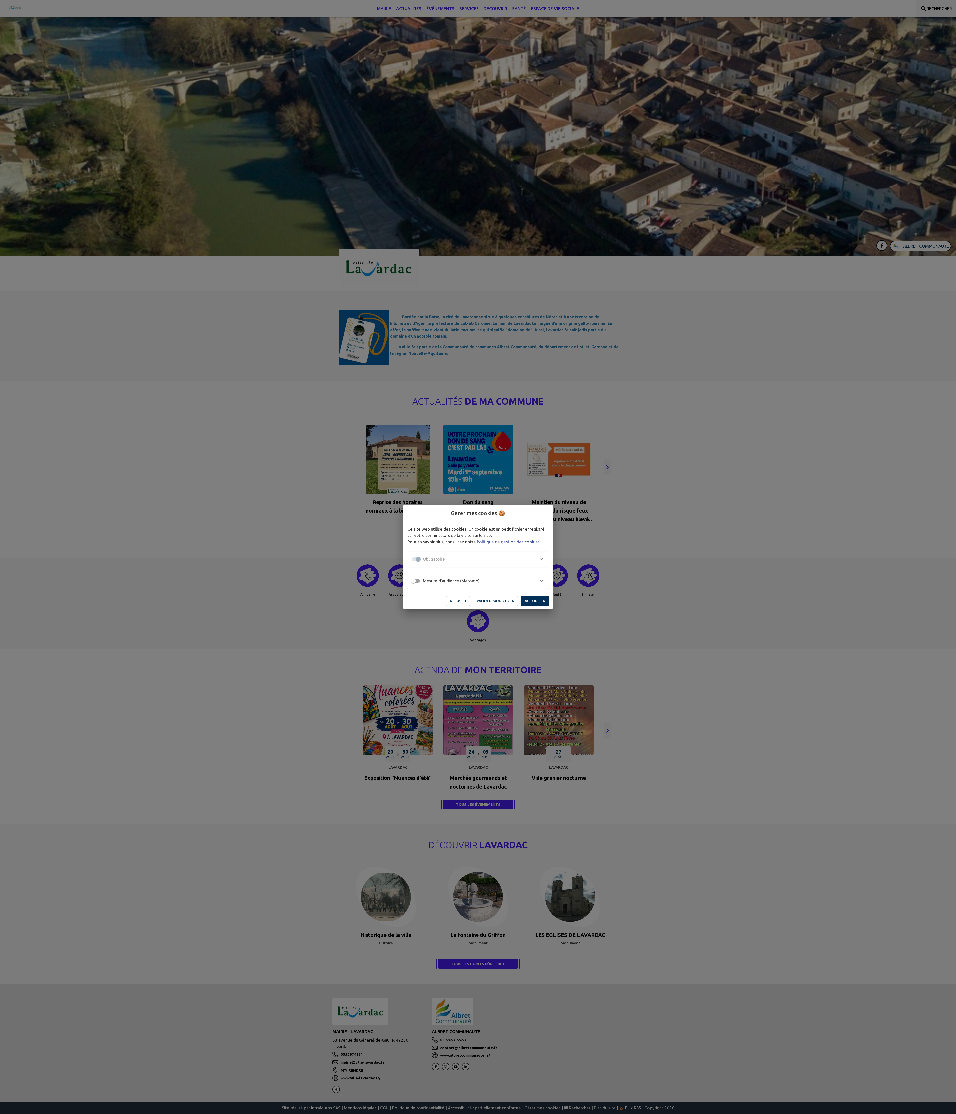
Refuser (458, 601)
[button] (478, 559)
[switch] (413, 581)
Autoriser (535, 601)
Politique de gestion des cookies (508, 541)
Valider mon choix (495, 601)
